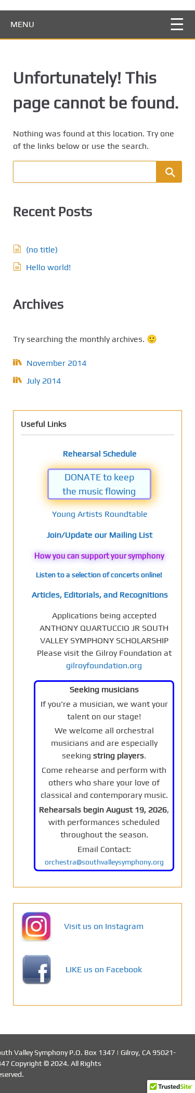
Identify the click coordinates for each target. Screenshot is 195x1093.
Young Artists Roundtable (100, 514)
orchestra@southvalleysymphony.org (104, 862)
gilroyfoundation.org (104, 665)
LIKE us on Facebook (104, 969)
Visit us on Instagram (104, 926)
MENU (22, 24)
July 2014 (44, 381)
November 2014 (56, 363)
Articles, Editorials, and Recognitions (100, 595)
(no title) (42, 250)
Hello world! (48, 267)
